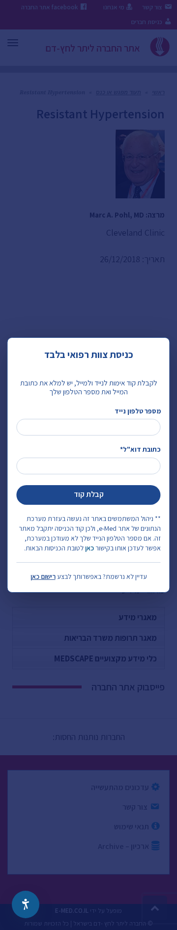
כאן (89, 548)
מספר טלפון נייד (137, 411)
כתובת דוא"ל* (140, 449)
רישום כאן (43, 576)
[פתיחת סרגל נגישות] (25, 904)
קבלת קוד (89, 494)
